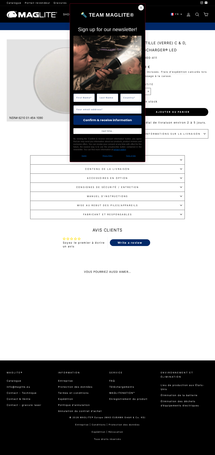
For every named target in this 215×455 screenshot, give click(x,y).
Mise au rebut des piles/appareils (107, 205)
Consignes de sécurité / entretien (107, 187)
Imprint (84, 156)
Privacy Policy (108, 156)
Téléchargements (121, 387)
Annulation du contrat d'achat (80, 411)
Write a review (130, 242)
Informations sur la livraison (172, 134)
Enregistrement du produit (128, 399)
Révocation (116, 432)
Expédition (65, 399)
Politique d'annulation (74, 405)
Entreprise (65, 380)
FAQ (112, 380)
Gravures (60, 3)
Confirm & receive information (107, 120)
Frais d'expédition (174, 72)
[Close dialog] (141, 8)
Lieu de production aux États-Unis (182, 387)
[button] (176, 14)
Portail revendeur (37, 3)
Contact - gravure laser (24, 405)
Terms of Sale (131, 156)
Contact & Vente (19, 399)
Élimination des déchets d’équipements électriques (180, 403)
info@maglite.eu (18, 387)
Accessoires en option (107, 178)
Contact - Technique (22, 393)
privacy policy (120, 149)
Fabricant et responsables (107, 214)
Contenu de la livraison (107, 169)
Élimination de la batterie (179, 395)
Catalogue (14, 3)
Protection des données (75, 387)
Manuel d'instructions (107, 196)
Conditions (100, 424)
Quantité (145, 84)
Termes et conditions (73, 393)
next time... (107, 131)
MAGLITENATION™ (122, 393)
